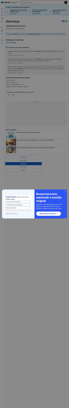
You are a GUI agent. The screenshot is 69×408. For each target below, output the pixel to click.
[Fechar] (65, 191)
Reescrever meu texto (48, 214)
